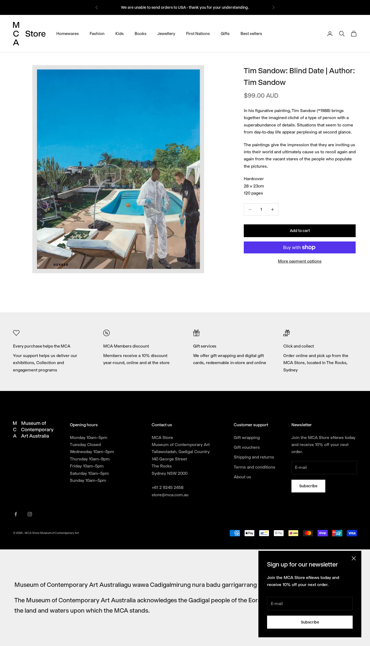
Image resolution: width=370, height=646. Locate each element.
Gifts (225, 33)
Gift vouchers (247, 447)
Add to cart (300, 230)
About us (242, 476)
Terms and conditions (254, 467)
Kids (119, 33)
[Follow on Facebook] (15, 514)
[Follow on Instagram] (30, 514)
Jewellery (166, 33)
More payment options (300, 261)
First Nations (198, 33)
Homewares (67, 33)
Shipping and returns (254, 457)
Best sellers (251, 33)
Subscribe (310, 622)
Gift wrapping (247, 437)
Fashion (97, 33)
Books (141, 33)
